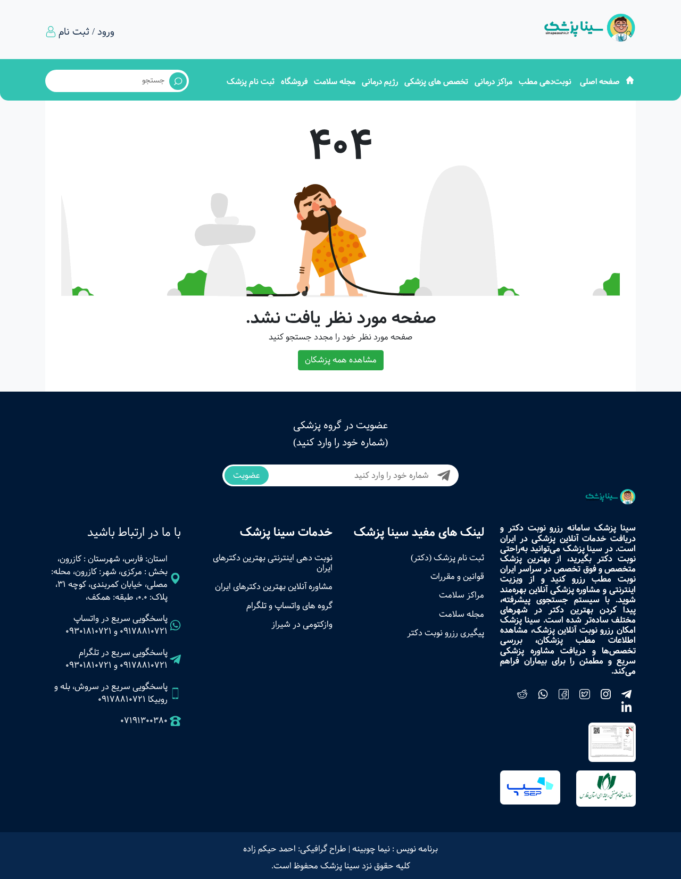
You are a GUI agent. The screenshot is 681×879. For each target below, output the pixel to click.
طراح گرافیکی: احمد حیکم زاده (294, 849)
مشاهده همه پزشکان (341, 360)
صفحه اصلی (600, 82)
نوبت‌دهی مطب (545, 82)
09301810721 (88, 631)
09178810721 (144, 631)
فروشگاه (294, 82)
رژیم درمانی (380, 82)
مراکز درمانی (493, 82)
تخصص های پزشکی (436, 82)
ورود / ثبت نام (86, 32)
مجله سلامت (334, 82)
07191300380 (144, 721)
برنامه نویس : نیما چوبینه (395, 849)
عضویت (246, 475)
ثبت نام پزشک (251, 82)
